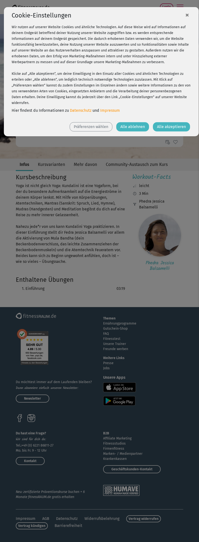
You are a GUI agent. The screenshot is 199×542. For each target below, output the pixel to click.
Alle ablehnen (132, 126)
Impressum (110, 110)
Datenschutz (80, 110)
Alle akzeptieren (171, 126)
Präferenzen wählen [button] (91, 126)
